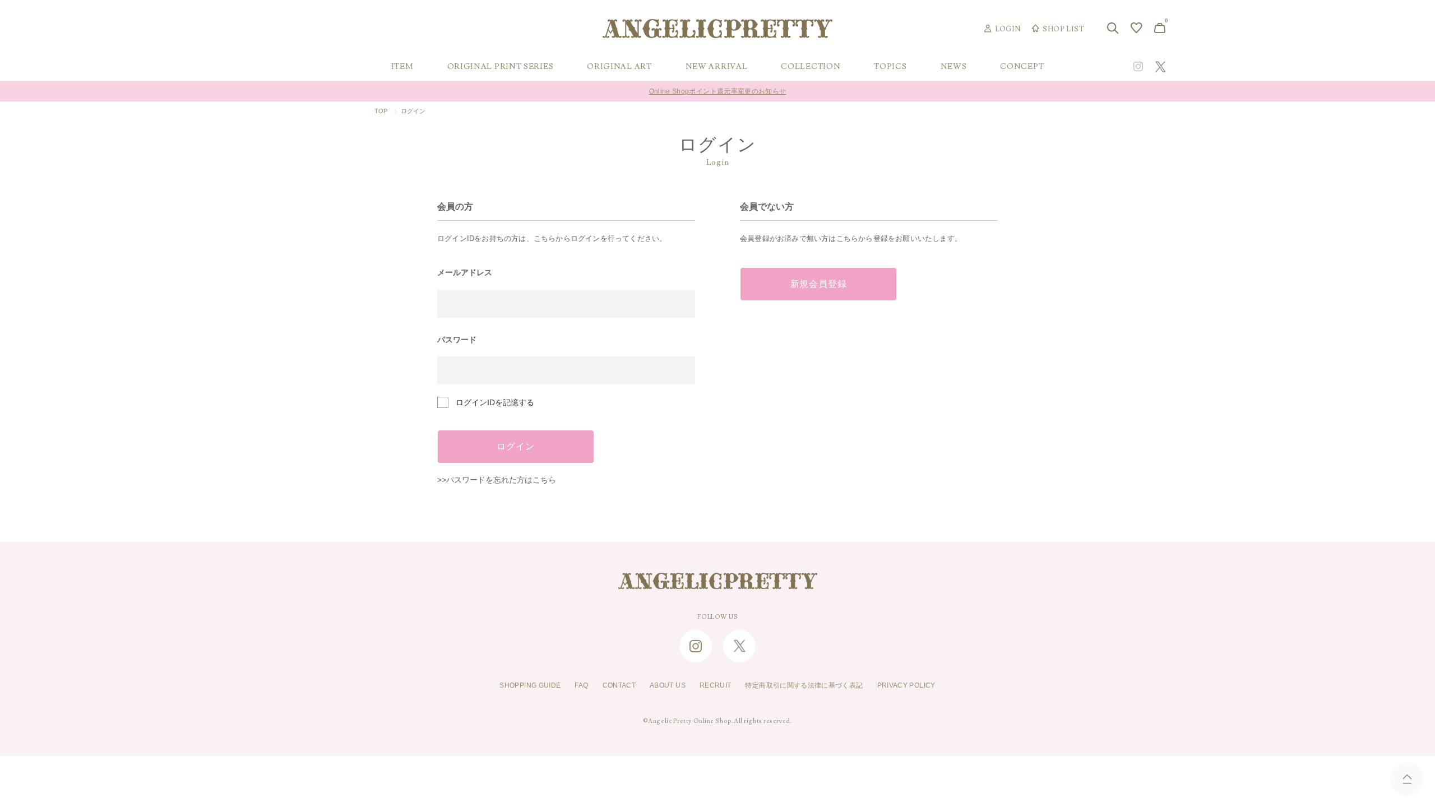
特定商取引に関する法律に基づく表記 (804, 685)
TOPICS (890, 67)
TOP (381, 111)
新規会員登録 (818, 284)
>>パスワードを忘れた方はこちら (496, 479)
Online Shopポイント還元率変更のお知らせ (717, 91)
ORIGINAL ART (619, 67)
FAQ (581, 685)
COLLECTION (810, 67)
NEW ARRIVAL (717, 67)
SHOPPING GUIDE (530, 685)
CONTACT (619, 685)
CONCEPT (1022, 67)
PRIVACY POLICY (906, 685)
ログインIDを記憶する (495, 402)
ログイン (515, 446)
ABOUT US (668, 685)
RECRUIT (716, 685)
